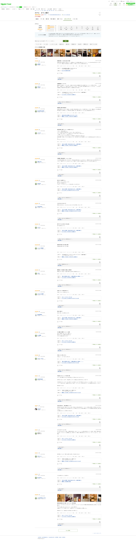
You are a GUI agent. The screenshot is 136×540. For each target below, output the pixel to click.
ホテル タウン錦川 (42, 13)
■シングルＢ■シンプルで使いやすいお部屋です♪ (69, 94)
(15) (53, 18)
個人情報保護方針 (45, 537)
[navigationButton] (100, 52)
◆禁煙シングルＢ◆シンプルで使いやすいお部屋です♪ (69, 145)
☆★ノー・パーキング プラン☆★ (67, 340)
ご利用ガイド (113, 1)
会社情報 (39, 537)
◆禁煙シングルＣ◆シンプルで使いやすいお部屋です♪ (69, 116)
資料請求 (63, 537)
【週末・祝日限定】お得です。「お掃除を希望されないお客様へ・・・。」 (72, 276)
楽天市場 (128, 1)
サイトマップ (118, 1)
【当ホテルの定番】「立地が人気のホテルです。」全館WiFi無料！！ (72, 144)
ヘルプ (109, 1)
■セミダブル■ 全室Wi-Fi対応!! (66, 70)
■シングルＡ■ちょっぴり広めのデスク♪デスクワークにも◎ (70, 190)
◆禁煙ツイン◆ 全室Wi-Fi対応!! (66, 481)
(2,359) (67, 18)
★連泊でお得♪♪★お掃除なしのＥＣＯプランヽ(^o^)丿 (70, 115)
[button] (38, 53)
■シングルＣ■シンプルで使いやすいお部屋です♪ (69, 439)
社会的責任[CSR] (51, 537)
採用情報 (56, 537)
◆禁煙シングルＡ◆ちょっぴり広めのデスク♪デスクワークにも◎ (71, 392)
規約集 (60, 537)
